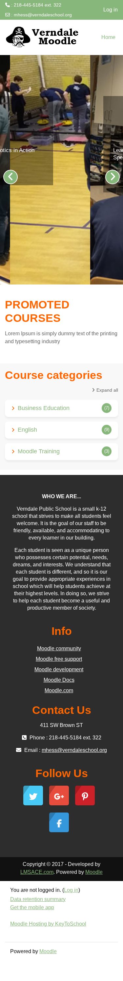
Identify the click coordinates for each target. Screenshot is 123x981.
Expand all (107, 390)
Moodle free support (59, 659)
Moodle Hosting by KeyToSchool (48, 924)
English (27, 429)
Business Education (44, 408)
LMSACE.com (36, 872)
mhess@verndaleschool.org (43, 14)
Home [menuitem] (108, 37)
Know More (48, 174)
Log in (110, 9)
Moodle (94, 872)
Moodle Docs (59, 680)
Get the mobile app (32, 907)
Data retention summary (38, 899)
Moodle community (59, 648)
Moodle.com (59, 690)
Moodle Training (39, 451)
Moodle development (58, 669)
